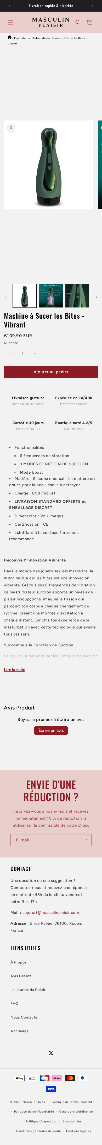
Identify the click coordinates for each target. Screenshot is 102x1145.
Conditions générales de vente (38, 1131)
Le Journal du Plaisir (28, 990)
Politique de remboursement (72, 1102)
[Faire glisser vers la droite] (96, 297)
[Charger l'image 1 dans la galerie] (24, 295)
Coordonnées (72, 1121)
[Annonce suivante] (92, 5)
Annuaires (19, 1031)
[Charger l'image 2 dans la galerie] (51, 295)
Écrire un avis (51, 730)
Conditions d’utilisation (76, 1111)
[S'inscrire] (85, 840)
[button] (10, 22)
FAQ (14, 1003)
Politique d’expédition (41, 1121)
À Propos (18, 962)
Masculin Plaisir (34, 1101)
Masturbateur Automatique (32, 38)
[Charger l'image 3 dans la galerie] (77, 295)
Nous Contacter (24, 1017)
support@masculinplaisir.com (50, 912)
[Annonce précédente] (9, 5)
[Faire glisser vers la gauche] (6, 297)
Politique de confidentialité (34, 1111)
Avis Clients (21, 976)
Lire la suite (14, 669)
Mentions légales (78, 1131)
